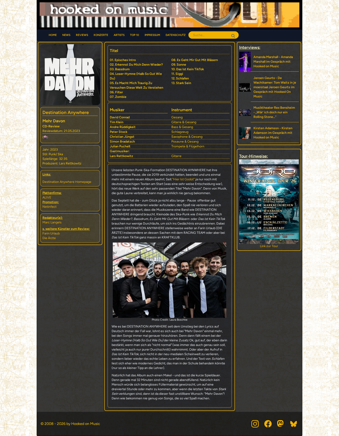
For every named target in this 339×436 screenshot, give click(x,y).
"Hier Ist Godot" (183, 179)
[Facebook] (268, 423)
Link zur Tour (269, 246)
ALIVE (46, 197)
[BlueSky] (293, 423)
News (66, 35)
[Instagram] (255, 423)
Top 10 (134, 35)
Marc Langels (52, 222)
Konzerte (101, 35)
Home (53, 35)
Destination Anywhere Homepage (66, 182)
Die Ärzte (49, 238)
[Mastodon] (280, 423)
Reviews (82, 35)
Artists (119, 35)
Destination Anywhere (65, 112)
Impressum (152, 35)
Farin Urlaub (51, 233)
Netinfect (49, 207)
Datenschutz (176, 35)
